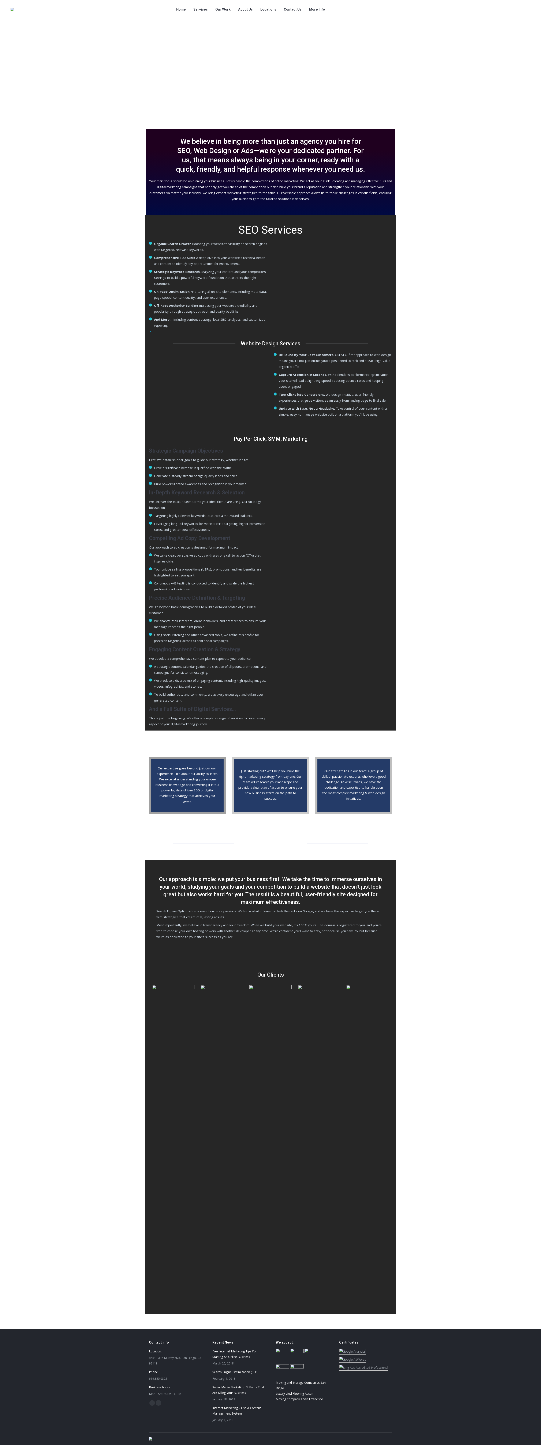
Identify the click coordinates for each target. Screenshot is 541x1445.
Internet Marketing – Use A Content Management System (236, 1410)
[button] (148, 1143)
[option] (173, 988)
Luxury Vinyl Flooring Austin (294, 1394)
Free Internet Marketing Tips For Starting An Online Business (234, 1354)
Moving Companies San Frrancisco (299, 1399)
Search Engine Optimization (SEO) (235, 1372)
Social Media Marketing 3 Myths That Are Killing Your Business (238, 1390)
